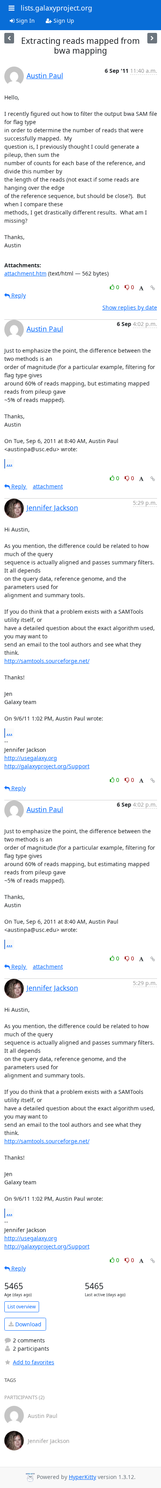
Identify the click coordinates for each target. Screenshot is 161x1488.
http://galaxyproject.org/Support (46, 766)
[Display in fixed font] (141, 288)
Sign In (24, 20)
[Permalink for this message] (152, 288)
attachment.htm (25, 273)
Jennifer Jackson (52, 507)
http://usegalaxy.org (30, 758)
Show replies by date (129, 307)
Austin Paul (45, 75)
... (10, 463)
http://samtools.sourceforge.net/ (46, 661)
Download (27, 1324)
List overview (21, 1306)
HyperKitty (82, 1477)
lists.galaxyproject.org (56, 8)
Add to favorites (33, 1362)
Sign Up (63, 20)
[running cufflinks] (9, 38)
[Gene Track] (152, 38)
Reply (18, 295)
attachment (48, 486)
